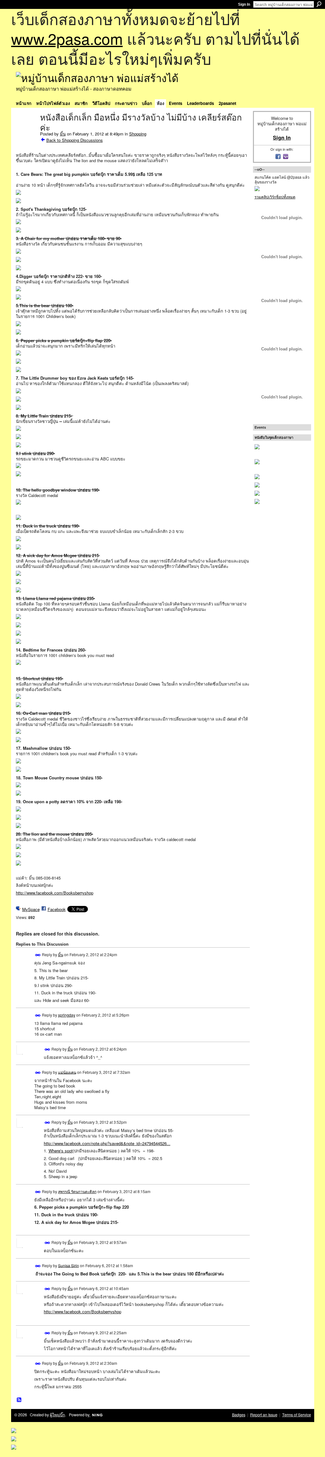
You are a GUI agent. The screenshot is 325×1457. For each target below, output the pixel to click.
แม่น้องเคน (67, 1071)
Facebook (57, 909)
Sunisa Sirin (68, 1265)
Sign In (244, 4)
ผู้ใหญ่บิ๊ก (57, 1415)
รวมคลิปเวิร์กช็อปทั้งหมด (275, 196)
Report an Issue (263, 1415)
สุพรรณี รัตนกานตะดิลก (77, 1191)
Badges (238, 1415)
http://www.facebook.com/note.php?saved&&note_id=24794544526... (107, 1143)
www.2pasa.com (67, 38)
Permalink (38, 955)
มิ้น (63, 134)
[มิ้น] (26, 131)
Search (319, 4)
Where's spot (61, 1151)
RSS (19, 1400)
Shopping (137, 134)
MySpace (31, 909)
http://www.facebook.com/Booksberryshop (54, 893)
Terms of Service (296, 1415)
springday (66, 1015)
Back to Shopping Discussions (74, 140)
